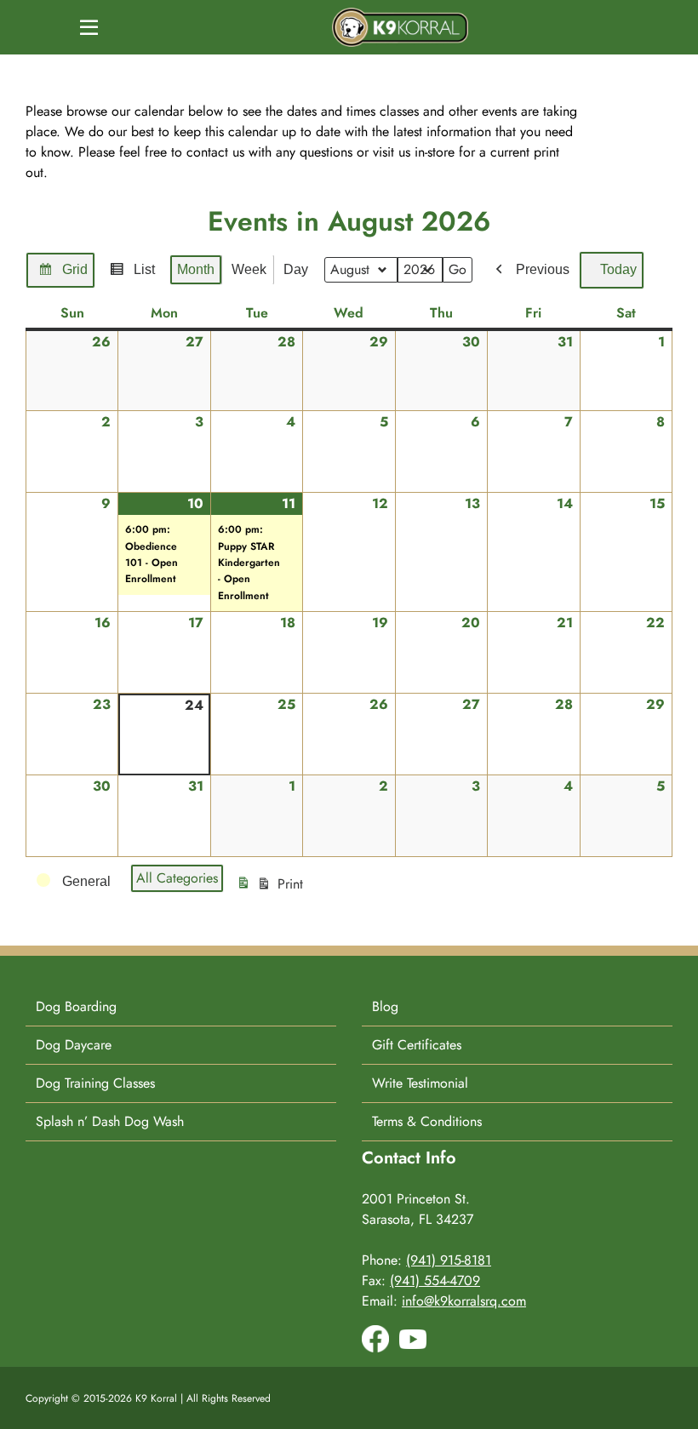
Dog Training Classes (95, 1083)
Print (272, 889)
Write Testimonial (420, 1083)
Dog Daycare (74, 1045)
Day (295, 269)
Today (618, 269)
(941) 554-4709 (435, 1280)
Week (249, 269)
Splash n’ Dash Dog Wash (110, 1121)
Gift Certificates (416, 1045)
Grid (62, 275)
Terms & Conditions (427, 1121)
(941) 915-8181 (448, 1260)
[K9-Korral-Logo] (400, 14)
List (132, 275)
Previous (542, 269)
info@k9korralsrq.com (464, 1301)
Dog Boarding (76, 1006)
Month (196, 269)
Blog (385, 1006)
